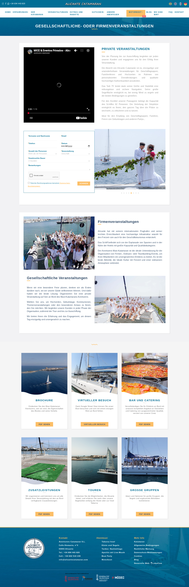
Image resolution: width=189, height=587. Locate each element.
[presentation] (99, 153)
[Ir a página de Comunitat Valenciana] (78, 577)
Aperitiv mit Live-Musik (113, 552)
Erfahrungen (20, 12)
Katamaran (139, 542)
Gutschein (97, 12)
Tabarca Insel (108, 542)
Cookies (138, 556)
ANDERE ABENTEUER (113, 13)
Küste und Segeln (110, 545)
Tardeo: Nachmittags (112, 549)
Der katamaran (37, 13)
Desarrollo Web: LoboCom (148, 563)
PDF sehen (44, 424)
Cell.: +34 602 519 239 (70, 556)
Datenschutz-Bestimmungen (148, 552)
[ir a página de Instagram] (3, 3)
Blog (149, 12)
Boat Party (107, 556)
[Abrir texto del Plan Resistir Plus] (110, 577)
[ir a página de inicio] (94, 4)
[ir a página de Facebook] (5, 3)
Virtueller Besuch (94, 424)
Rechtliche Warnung (144, 549)
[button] (121, 193)
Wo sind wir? (158, 13)
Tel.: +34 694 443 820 (69, 552)
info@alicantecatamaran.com (73, 560)
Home (8, 12)
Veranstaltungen (58, 12)
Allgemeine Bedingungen (146, 545)
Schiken (84, 183)
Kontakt (179, 12)
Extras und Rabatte (76, 13)
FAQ (171, 12)
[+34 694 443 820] (8, 3)
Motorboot (135, 12)
